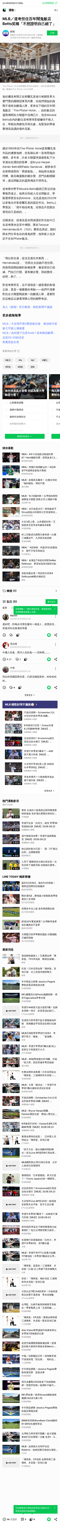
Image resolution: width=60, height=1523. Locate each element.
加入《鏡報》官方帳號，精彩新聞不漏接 (27, 307)
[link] (11, 635)
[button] (4, 635)
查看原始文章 (10, 342)
